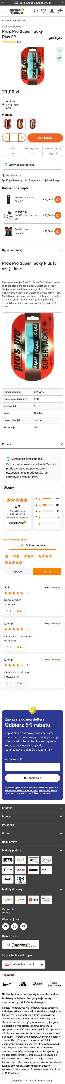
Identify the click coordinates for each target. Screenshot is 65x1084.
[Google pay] (46, 860)
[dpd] (33, 899)
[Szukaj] (35, 11)
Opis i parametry (12, 250)
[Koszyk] (60, 11)
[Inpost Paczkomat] (20, 899)
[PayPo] (8, 879)
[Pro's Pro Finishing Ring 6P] (8, 199)
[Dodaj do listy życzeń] (59, 50)
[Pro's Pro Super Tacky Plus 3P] (7, 123)
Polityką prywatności (41, 793)
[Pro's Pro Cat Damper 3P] (8, 215)
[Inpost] (8, 899)
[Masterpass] (33, 870)
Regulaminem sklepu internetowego (21, 790)
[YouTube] (23, 926)
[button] (4, 540)
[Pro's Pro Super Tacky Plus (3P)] (32, 123)
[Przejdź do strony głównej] (17, 11)
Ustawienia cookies (5, 911)
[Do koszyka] (57, 199)
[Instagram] (14, 926)
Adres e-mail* (13, 759)
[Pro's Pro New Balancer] (8, 231)
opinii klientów (17, 512)
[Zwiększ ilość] (22, 137)
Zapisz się (34, 778)
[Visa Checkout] (46, 870)
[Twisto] (8, 870)
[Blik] (8, 860)
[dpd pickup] (46, 899)
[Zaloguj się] (52, 11)
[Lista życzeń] (43, 11)
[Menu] (5, 11)
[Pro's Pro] (56, 38)
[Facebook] (5, 926)
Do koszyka (45, 137)
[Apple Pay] (33, 860)
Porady (6, 444)
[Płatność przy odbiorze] (20, 879)
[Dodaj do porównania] (59, 58)
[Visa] (20, 870)
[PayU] (20, 860)
